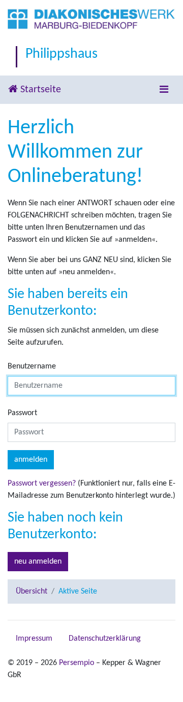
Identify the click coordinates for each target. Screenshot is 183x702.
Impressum (34, 639)
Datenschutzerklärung (105, 639)
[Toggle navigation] (164, 90)
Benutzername (32, 366)
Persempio (76, 663)
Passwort (22, 413)
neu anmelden (38, 562)
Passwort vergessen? (42, 483)
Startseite (39, 90)
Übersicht (31, 591)
